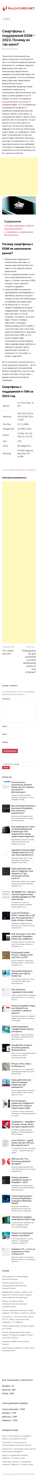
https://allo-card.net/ (27, 1474)
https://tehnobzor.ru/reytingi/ (15, 102)
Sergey (5, 1455)
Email (5, 734)
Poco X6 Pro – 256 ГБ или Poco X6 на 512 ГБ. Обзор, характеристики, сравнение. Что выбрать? (17, 1319)
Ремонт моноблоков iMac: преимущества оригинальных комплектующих (14, 1304)
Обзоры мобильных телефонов (22, 470)
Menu (8, 19)
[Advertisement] (19, 176)
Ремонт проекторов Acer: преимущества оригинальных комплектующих (14, 1285)
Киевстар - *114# (9, 1417)
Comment (6, 699)
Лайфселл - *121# (9, 1420)
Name (5, 726)
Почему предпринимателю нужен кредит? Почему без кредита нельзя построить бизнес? (17, 1335)
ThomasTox (6, 1442)
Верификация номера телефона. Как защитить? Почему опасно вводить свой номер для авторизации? (17, 1294)
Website (5, 742)
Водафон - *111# (9, 1413)
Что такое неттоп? (8, 650)
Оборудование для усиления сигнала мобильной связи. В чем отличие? (29, 659)
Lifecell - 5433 (8, 1393)
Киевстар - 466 (8, 1390)
